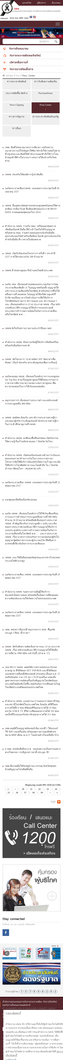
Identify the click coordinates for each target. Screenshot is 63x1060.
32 (39, 789)
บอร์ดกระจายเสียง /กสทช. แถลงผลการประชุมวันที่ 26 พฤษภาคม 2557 (32, 614)
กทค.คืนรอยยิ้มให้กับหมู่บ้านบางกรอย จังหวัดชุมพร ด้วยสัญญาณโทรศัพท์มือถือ (30, 768)
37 (25, 792)
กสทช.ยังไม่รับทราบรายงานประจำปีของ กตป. (28, 328)
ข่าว (18, 75)
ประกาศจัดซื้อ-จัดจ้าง (17, 93)
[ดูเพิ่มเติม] (55, 946)
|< (8, 789)
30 (23, 789)
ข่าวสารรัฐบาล (16, 116)
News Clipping (17, 105)
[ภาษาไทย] (31, 17)
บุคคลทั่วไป (26, 2)
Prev (7, 953)
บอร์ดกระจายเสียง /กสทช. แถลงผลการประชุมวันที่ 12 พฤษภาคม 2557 (32, 484)
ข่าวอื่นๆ (16, 128)
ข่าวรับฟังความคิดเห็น (45, 81)
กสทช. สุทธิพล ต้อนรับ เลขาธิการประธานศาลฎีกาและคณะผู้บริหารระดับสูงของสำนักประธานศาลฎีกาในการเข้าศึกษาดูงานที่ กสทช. (32, 421)
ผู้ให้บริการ (41, 2)
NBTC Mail (23, 17)
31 (31, 789)
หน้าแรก (9, 75)
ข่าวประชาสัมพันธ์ (16, 81)
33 (48, 789)
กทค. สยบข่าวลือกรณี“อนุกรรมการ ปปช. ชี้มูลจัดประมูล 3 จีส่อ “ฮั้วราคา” (30, 631)
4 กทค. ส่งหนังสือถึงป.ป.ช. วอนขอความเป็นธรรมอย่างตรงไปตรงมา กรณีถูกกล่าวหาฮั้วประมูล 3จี (32, 751)
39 (41, 792)
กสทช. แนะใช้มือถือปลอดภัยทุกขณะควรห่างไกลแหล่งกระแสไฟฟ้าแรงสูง (32, 559)
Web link (14, 17)
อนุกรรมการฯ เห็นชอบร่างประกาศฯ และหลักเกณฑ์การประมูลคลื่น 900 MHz (31, 402)
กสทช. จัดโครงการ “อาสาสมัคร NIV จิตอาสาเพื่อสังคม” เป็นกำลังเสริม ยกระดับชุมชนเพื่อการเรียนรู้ (31, 361)
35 (9, 792)
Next (53, 953)
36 (17, 792)
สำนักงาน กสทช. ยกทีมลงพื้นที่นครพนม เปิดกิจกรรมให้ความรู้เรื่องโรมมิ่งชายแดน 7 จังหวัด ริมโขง (31, 440)
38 (33, 792)
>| (57, 792)
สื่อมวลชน (56, 2)
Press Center (45, 105)
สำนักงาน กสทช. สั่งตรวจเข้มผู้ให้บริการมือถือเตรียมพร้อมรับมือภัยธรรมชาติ (31, 344)
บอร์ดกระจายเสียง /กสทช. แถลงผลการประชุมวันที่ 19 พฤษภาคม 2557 (32, 576)
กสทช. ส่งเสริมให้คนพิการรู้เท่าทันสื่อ (24, 174)
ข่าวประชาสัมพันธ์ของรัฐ (45, 116)
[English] (35, 17)
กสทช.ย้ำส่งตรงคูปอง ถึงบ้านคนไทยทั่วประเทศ (29, 270)
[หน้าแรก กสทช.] (31, 11)
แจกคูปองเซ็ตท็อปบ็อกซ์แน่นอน (21, 499)
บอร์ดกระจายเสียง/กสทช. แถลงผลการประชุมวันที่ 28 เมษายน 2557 (32, 190)
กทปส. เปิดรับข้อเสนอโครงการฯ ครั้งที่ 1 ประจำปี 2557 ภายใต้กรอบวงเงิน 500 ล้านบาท (30, 255)
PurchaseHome (45, 93)
